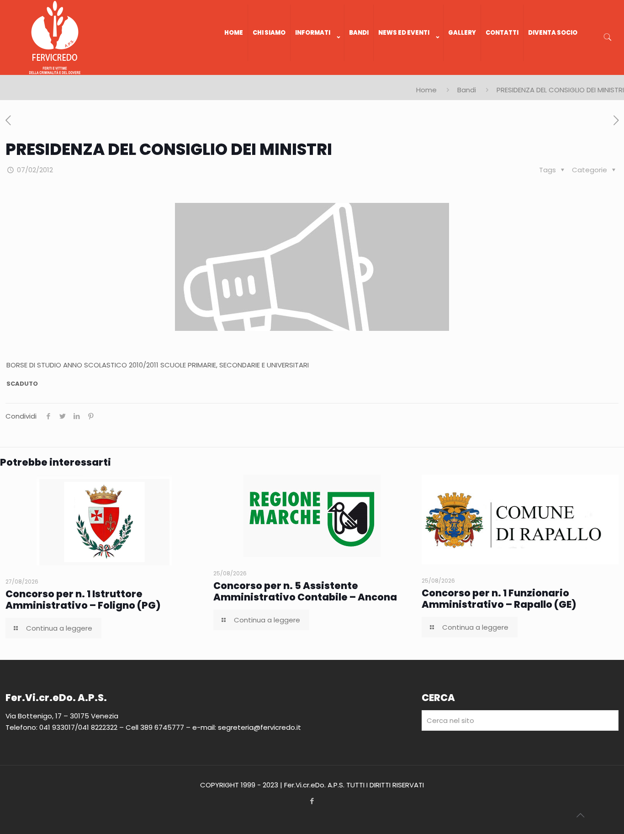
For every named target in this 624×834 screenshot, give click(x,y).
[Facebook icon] (312, 801)
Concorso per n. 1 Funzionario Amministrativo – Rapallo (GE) (499, 598)
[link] (317, 70)
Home (426, 90)
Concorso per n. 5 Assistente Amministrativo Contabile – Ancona (305, 591)
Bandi (466, 90)
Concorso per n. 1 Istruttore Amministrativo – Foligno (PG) (83, 599)
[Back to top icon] (580, 815)
